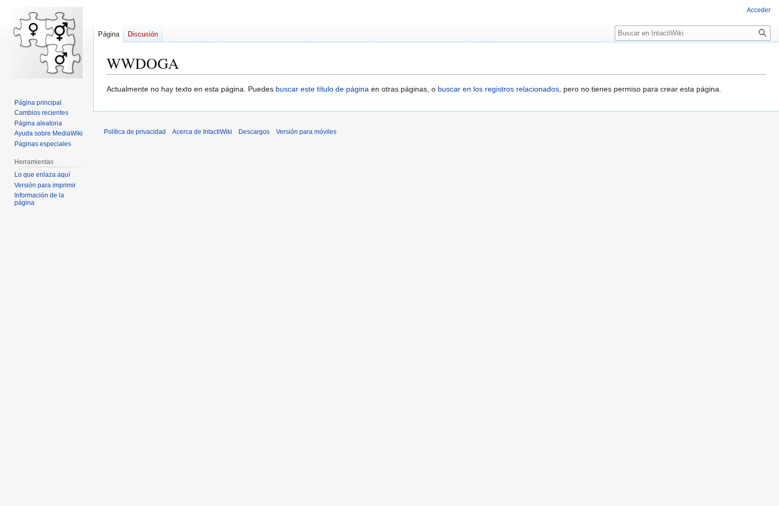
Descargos (254, 131)
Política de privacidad (135, 131)
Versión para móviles (306, 131)
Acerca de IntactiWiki (202, 131)
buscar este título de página (322, 89)
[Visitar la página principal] (46, 42)
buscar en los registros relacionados (498, 89)
